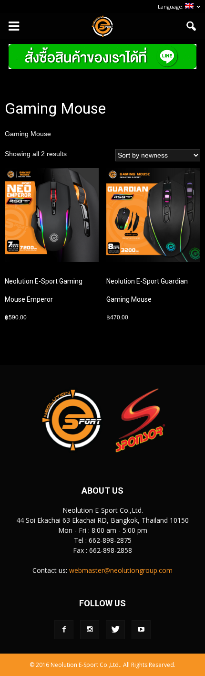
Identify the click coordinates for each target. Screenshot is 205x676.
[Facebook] (63, 629)
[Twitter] (115, 629)
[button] (191, 26)
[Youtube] (141, 629)
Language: (171, 6)
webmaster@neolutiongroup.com (121, 570)
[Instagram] (89, 629)
